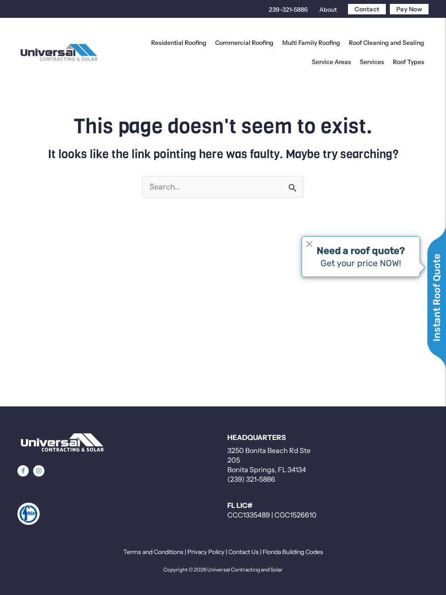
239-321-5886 (288, 10)
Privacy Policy (205, 552)
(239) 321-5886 (251, 479)
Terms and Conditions (153, 552)
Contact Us (243, 552)
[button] (23, 471)
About (328, 10)
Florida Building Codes (293, 552)
